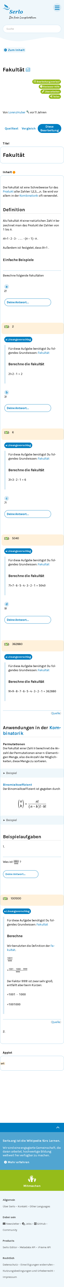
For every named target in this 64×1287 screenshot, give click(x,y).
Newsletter (12, 1223)
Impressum (10, 1277)
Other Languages (40, 1206)
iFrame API (44, 1247)
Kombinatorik (28, 195)
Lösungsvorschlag (18, 339)
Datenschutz (10, 1264)
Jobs (29, 1223)
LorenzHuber (16, 112)
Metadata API (27, 1247)
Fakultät (43, 353)
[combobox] (32, 29)
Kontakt (22, 1206)
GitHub (41, 1223)
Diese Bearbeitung (49, 128)
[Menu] (57, 7)
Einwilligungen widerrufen (36, 1264)
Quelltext (11, 128)
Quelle (56, 713)
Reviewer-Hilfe (51, 86)
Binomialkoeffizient (17, 785)
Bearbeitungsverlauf (48, 81)
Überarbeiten (52, 91)
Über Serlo (9, 1206)
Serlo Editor (10, 1247)
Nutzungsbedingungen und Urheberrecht (28, 1270)
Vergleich (29, 128)
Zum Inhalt (16, 50)
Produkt (8, 191)
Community (10, 1230)
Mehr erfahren (18, 1162)
